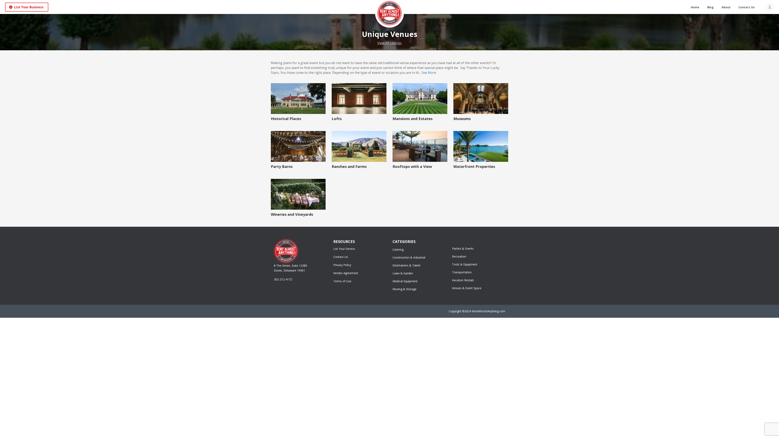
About (726, 7)
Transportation (462, 272)
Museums (462, 118)
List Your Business (28, 7)
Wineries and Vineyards (292, 214)
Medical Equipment (405, 281)
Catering (398, 249)
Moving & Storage (404, 289)
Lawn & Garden (403, 273)
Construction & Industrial (409, 257)
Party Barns (282, 166)
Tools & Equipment (464, 264)
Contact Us (746, 7)
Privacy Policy (342, 265)
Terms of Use (342, 281)
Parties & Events (463, 248)
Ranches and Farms (349, 166)
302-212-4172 (283, 279)
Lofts (337, 118)
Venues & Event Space (466, 288)
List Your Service (344, 249)
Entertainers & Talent (407, 265)
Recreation (459, 256)
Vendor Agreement (345, 273)
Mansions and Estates (413, 118)
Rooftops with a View (412, 166)
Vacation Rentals (463, 280)
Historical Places (286, 118)
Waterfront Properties (474, 166)
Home (695, 7)
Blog (710, 7)
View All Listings (389, 43)
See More (429, 72)
